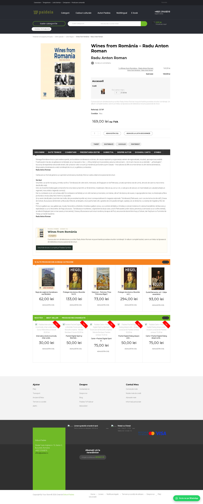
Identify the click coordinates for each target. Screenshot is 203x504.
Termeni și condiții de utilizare (133, 494)
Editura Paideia (68, 495)
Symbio (157, 152)
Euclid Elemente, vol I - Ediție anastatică (156, 293)
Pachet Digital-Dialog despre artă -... (128, 337)
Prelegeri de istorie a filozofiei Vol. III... (74, 293)
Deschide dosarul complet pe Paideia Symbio (54, 248)
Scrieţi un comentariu (103, 63)
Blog (81, 397)
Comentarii (70, 152)
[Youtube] (43, 461)
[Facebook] (38, 461)
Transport (36, 393)
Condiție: (94, 113)
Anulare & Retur (38, 397)
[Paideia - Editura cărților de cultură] (43, 12)
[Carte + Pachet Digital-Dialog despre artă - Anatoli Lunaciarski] (156, 328)
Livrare (101, 494)
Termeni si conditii (39, 402)
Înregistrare (46, 2)
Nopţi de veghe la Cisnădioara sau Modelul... (46, 293)
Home (93, 494)
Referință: (95, 110)
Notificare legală (113, 494)
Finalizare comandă (78, 2)
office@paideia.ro (41, 453)
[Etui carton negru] (103, 91)
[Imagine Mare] (152, 426)
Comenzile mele (132, 389)
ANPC (35, 406)
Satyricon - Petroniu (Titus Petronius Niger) (101, 293)
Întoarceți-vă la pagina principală (43, 37)
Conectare (37, 2)
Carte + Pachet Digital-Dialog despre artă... (156, 337)
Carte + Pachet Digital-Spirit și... (101, 339)
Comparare (66, 2)
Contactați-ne (84, 389)
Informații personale (133, 402)
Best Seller (52, 318)
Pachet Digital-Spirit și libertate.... (74, 337)
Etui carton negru (118, 90)
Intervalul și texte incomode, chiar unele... (46, 337)
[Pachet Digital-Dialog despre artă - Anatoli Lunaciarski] (129, 328)
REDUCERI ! (83, 406)
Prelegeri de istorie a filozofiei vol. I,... (129, 293)
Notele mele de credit (133, 393)
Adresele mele (131, 397)
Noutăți (39, 318)
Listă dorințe (57, 2)
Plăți (34, 389)
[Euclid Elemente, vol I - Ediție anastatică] (156, 278)
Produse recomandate (73, 318)
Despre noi (83, 393)
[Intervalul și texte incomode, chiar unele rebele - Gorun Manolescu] (46, 328)
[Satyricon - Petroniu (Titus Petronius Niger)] (101, 278)
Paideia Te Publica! (86, 402)
